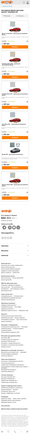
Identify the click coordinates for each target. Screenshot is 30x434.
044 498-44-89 (10, 217)
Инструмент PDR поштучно (8, 341)
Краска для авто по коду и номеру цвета (11, 265)
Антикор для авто (18, 296)
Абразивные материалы (8, 303)
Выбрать (15, 47)
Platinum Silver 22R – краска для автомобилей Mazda (15, 185)
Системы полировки (7, 375)
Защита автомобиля (6, 321)
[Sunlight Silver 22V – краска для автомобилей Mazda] (15, 87)
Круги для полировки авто (8, 378)
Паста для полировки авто (8, 376)
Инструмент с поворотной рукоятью (10, 343)
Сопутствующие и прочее (17, 288)
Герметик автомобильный (8, 299)
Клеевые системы (6, 346)
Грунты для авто (5, 287)
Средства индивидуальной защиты (11, 385)
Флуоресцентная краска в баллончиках (11, 316)
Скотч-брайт (18, 306)
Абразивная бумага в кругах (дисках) (11, 400)
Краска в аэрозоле (20, 317)
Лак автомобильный (17, 287)
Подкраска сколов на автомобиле (10, 270)
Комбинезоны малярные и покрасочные (11, 387)
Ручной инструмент (18, 328)
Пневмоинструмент (6, 328)
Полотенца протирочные (7, 363)
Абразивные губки (23, 310)
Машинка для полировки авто (9, 380)
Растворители (4, 288)
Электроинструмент (6, 330)
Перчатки (15, 389)
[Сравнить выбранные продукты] (21, 431)
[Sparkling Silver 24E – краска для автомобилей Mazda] (15, 57)
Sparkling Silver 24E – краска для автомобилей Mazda (11, 64)
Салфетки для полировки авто (9, 382)
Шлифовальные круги (7, 306)
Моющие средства (6, 389)
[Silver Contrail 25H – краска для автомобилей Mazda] (15, 27)
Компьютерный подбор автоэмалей (10, 269)
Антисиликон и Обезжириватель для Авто (12, 361)
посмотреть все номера (6, 220)
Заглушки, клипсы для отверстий (9, 339)
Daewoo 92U (16, 272)
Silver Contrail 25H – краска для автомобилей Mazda (14, 34)
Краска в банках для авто (7, 267)
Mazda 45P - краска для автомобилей (12, 154)
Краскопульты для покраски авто (9, 352)
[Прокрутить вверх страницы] (27, 426)
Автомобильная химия (7, 317)
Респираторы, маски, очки (8, 391)
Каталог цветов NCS (18, 278)
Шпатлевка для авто (6, 290)
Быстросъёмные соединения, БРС (10, 332)
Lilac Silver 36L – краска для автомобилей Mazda (14, 125)
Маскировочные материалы (8, 369)
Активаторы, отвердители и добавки (10, 285)
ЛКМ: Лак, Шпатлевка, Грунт (9, 283)
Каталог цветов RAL (6, 279)
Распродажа (5, 396)
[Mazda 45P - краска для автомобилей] (15, 148)
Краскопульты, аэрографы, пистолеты (12, 350)
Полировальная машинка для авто (10, 326)
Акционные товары (6, 398)
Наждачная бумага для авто (8, 305)
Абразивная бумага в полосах (9, 310)
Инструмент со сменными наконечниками (12, 345)
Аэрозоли (4, 314)
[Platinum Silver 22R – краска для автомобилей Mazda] (15, 178)
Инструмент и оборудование (9, 325)
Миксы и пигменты (6, 272)
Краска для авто (6, 263)
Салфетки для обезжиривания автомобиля (12, 364)
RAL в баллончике (6, 278)
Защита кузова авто (7, 294)
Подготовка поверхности (8, 359)
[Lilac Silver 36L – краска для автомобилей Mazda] (15, 117)
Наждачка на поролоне (7, 308)
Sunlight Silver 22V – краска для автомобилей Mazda (15, 94)
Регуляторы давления (7, 355)
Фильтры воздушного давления (9, 354)
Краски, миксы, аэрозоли (19, 398)
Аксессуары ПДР (5, 337)
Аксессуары (24, 326)
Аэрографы (23, 352)
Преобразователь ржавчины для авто (11, 297)
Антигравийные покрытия (8, 319)
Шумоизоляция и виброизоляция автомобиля (14, 409)
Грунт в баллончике (21, 319)
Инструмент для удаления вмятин (11, 335)
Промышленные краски (8, 276)
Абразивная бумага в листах (8, 402)
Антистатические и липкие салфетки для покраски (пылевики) (14, 367)
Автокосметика (5, 405)
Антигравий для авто (6, 296)
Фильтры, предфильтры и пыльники (10, 393)
